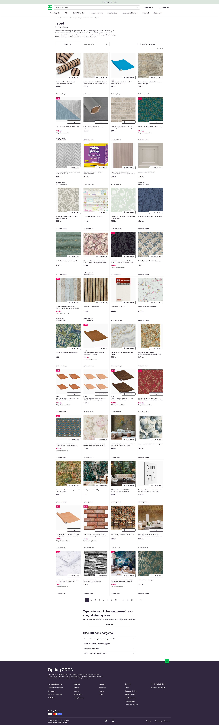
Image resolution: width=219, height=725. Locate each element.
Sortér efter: (144, 44)
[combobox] (97, 7)
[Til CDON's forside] (50, 7)
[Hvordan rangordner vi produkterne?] (137, 44)
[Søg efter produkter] (137, 7)
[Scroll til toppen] (167, 225)
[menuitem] (55, 13)
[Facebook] (113, 284)
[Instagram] (106, 284)
